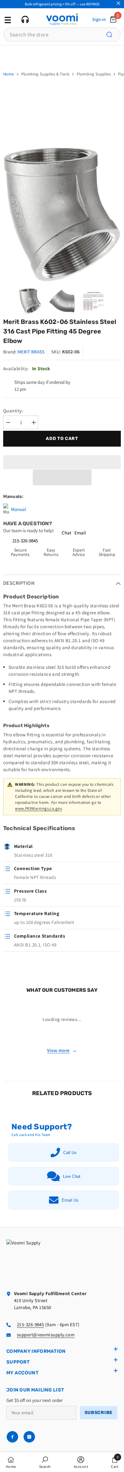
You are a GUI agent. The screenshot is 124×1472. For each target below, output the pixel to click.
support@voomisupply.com (45, 1335)
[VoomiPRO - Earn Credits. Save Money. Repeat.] (62, 54)
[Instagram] (29, 1437)
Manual (18, 509)
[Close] (118, 3)
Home (8, 74)
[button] (62, 477)
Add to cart (62, 438)
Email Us (70, 1200)
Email (80, 533)
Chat (66, 533)
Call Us (70, 1152)
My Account (22, 1373)
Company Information (36, 1351)
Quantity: (13, 411)
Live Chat (71, 1176)
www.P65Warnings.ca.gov (38, 808)
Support (18, 1362)
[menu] (7, 19)
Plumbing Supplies (94, 74)
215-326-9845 (25, 541)
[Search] (113, 34)
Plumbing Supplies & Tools (45, 74)
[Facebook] (12, 1437)
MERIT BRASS (31, 352)
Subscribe (99, 1412)
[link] (45, 1462)
